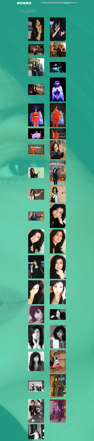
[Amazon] (24, 3)
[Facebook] (18, 3)
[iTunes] (27, 3)
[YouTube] (21, 3)
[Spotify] (30, 3)
